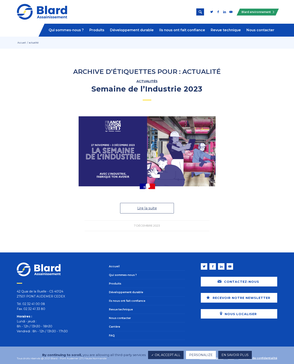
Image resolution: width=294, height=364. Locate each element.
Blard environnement (256, 12)
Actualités (147, 81)
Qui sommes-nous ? (123, 275)
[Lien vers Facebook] (218, 12)
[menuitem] (66, 30)
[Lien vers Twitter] (211, 12)
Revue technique (121, 309)
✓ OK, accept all (165, 355)
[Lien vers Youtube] (231, 12)
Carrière (114, 326)
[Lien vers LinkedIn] (224, 12)
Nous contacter (120, 318)
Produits (115, 283)
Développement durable (126, 292)
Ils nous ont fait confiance (127, 300)
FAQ (112, 335)
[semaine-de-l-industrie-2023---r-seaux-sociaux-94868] (147, 151)
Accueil (114, 266)
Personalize (201, 355)
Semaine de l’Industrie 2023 (147, 88)
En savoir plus (235, 355)
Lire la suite (147, 208)
